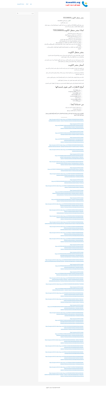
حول (31, 4)
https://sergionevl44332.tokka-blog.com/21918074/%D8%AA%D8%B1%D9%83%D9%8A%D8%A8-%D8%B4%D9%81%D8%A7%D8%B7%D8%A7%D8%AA (69, 133)
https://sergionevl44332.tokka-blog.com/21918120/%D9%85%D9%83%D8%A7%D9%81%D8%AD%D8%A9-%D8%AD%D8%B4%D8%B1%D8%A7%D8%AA (68, 181)
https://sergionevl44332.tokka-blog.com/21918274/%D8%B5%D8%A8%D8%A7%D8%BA (65, 284)
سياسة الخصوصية (20, 4)
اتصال (27, 4)
